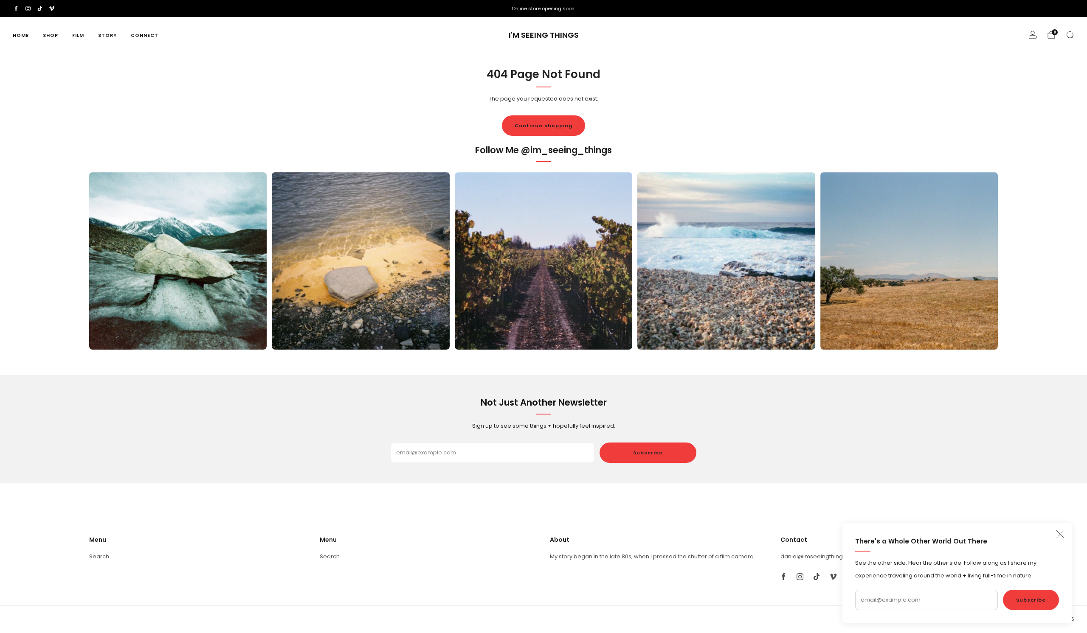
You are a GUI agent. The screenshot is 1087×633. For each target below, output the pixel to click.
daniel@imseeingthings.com (820, 556)
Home (21, 35)
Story (107, 35)
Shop (50, 35)
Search (99, 556)
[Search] (1070, 35)
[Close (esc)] (1060, 534)
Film (78, 35)
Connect (144, 35)
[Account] (1032, 35)
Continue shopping (543, 125)
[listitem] (543, 8)
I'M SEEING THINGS (544, 35)
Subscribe (1031, 600)
